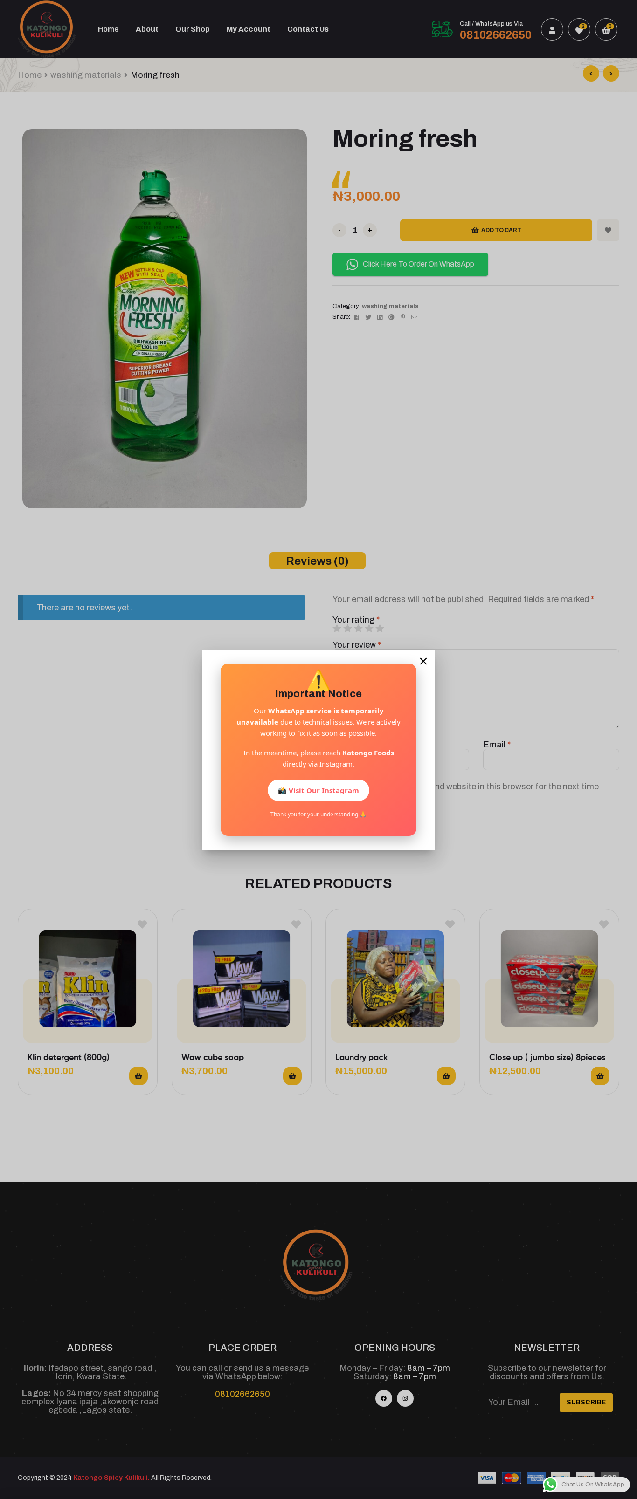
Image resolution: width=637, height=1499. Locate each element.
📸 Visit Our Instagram (318, 790)
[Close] (423, 661)
